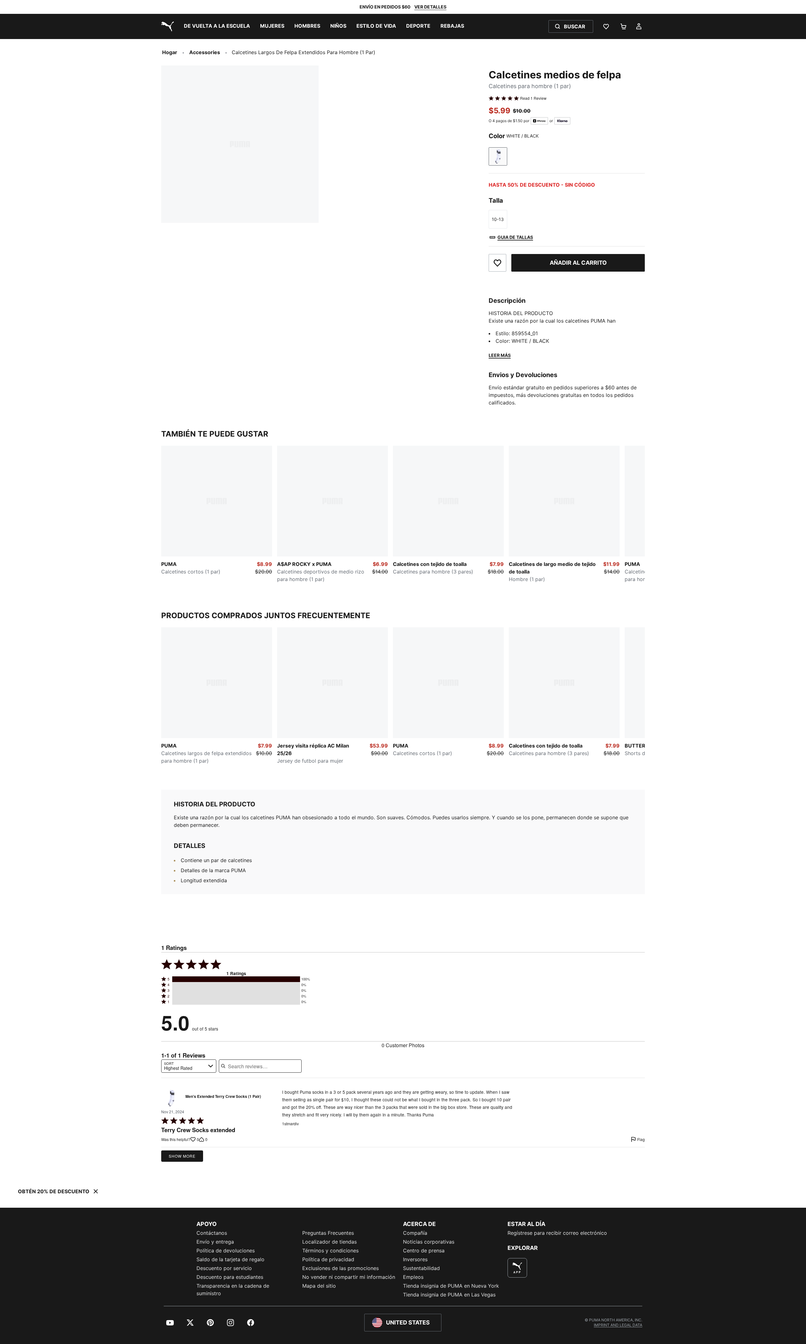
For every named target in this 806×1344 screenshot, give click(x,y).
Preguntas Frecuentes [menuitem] (328, 1233)
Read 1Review (533, 98)
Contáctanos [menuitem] (211, 1233)
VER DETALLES (430, 6)
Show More (182, 1156)
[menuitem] (217, 26)
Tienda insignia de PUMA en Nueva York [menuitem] (451, 1286)
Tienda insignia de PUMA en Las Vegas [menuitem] (449, 1294)
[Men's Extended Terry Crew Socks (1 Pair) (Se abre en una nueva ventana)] (171, 1098)
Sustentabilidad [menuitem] (421, 1268)
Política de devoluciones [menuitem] (225, 1250)
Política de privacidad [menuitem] (328, 1259)
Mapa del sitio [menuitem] (319, 1286)
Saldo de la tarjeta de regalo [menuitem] (230, 1259)
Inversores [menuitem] (415, 1259)
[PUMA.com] (166, 26)
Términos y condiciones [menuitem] (330, 1250)
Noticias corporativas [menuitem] (428, 1242)
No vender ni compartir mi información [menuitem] (348, 1277)
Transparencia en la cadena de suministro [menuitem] (232, 1289)
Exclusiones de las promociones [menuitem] (340, 1268)
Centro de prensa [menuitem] (424, 1250)
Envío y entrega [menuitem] (215, 1242)
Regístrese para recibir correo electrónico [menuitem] (557, 1233)
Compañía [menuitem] (415, 1233)
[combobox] (188, 1066)
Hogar (169, 52)
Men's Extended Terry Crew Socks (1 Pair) (223, 1096)
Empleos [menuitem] (413, 1277)
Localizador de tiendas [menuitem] (329, 1242)
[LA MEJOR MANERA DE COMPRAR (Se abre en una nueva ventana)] (517, 1268)
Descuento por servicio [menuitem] (224, 1268)
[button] (236, 979)
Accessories (204, 52)
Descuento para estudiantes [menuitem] (229, 1277)
